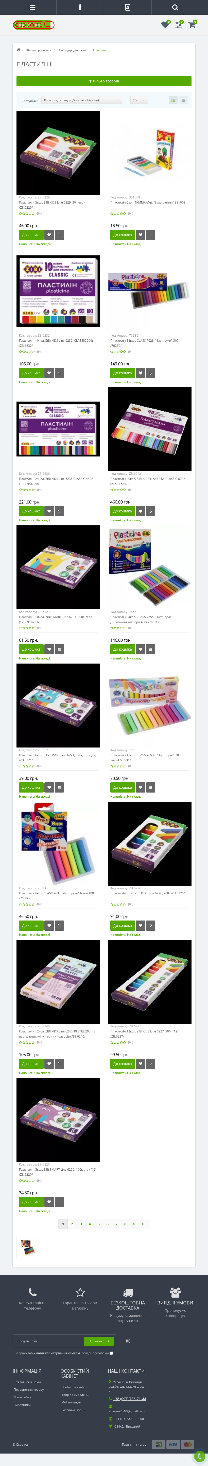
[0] (165, 26)
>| (144, 1223)
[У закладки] (49, 235)
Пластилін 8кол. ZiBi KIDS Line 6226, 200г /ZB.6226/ (147, 893)
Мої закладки (71, 1402)
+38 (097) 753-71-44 (129, 1398)
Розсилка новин (73, 1410)
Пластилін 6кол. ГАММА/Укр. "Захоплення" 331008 (147, 202)
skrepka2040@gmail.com (127, 1411)
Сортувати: (30, 101)
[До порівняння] (59, 235)
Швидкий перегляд (58, 148)
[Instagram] (127, 1339)
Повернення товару (29, 1389)
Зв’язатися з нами (27, 1382)
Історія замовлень (75, 1394)
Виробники (22, 1405)
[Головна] (18, 50)
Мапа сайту (22, 1397)
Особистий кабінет (75, 1387)
